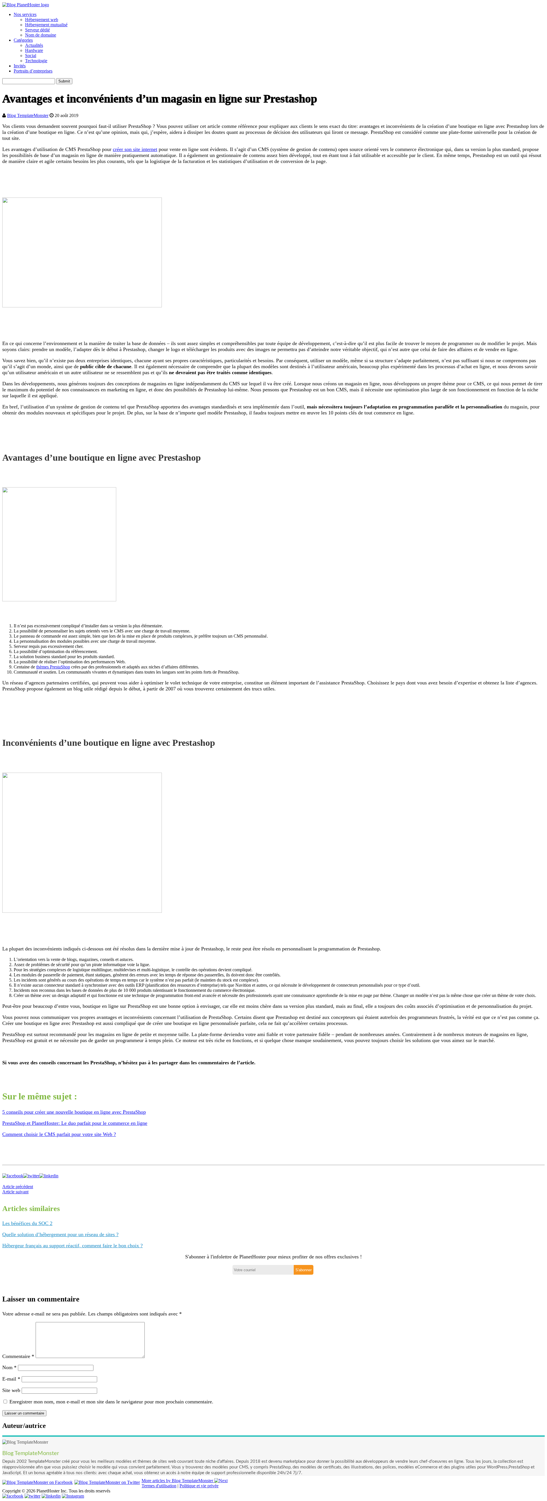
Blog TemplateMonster (27, 115)
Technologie (36, 60)
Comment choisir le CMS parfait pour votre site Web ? (59, 1134)
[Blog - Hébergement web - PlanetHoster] (25, 4)
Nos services (25, 14)
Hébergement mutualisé (46, 24)
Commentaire (18, 1356)
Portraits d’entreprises (33, 70)
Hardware (34, 50)
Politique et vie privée (199, 1485)
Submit (64, 81)
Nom (9, 1367)
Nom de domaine (40, 35)
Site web (11, 1390)
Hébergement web (41, 19)
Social (30, 55)
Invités (20, 65)
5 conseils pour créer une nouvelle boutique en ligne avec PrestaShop (74, 1112)
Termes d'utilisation (159, 1485)
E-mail (11, 1379)
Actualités (34, 45)
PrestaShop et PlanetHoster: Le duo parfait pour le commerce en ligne (74, 1123)
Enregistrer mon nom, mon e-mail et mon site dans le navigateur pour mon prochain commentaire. (111, 1402)
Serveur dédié (37, 29)
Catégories (23, 40)
